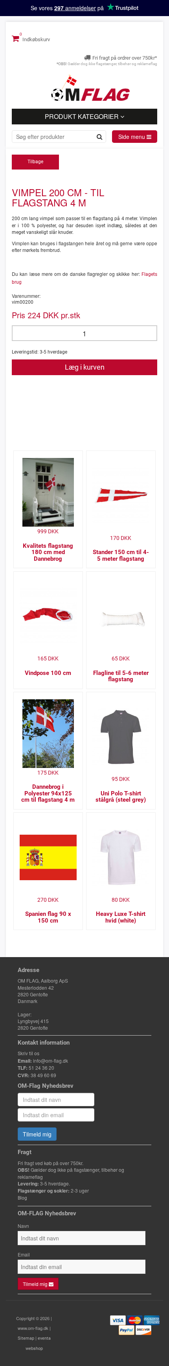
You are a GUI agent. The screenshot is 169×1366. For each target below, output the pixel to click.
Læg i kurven (85, 367)
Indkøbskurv (35, 39)
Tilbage (35, 161)
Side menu (132, 136)
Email (24, 1254)
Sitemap (26, 1338)
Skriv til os (28, 1053)
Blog (22, 1198)
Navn (23, 1225)
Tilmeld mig (37, 1134)
